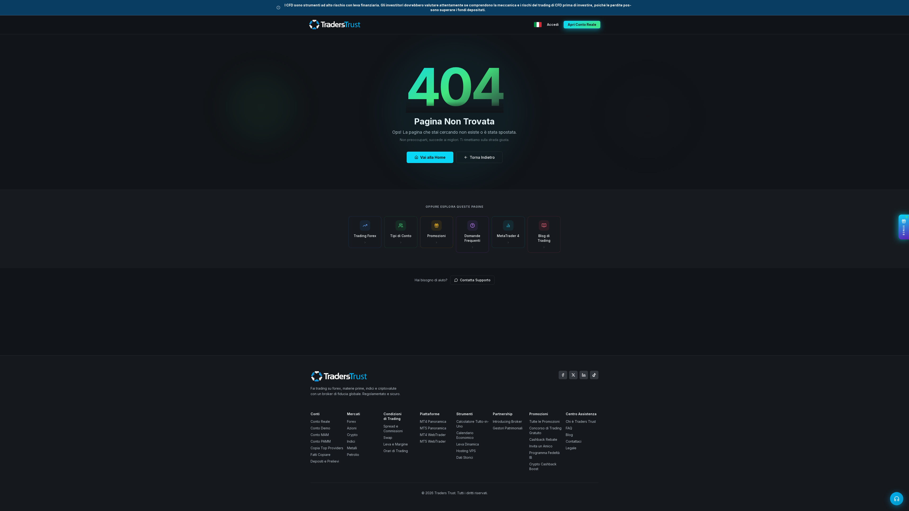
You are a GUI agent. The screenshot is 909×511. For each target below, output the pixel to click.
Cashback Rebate (543, 439)
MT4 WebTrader (433, 435)
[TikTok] (594, 375)
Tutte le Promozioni (544, 421)
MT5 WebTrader (433, 441)
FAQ (569, 428)
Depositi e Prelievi (325, 461)
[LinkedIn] (583, 375)
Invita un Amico (541, 446)
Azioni (351, 428)
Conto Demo (320, 428)
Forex (351, 421)
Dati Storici (464, 457)
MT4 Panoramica (433, 421)
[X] (573, 375)
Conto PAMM (321, 441)
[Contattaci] (896, 498)
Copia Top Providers (327, 448)
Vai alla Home (433, 157)
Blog (569, 435)
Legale (571, 448)
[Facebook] (563, 375)
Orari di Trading (395, 451)
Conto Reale (320, 421)
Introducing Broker (507, 421)
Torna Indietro (482, 157)
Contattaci (573, 441)
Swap (387, 438)
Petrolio (353, 455)
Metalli (352, 448)
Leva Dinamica (467, 444)
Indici (351, 441)
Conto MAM (320, 435)
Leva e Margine (395, 444)
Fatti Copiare (320, 455)
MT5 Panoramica (433, 428)
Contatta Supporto (475, 280)
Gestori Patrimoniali (507, 428)
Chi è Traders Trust (581, 421)
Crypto (352, 435)
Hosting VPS (466, 451)
